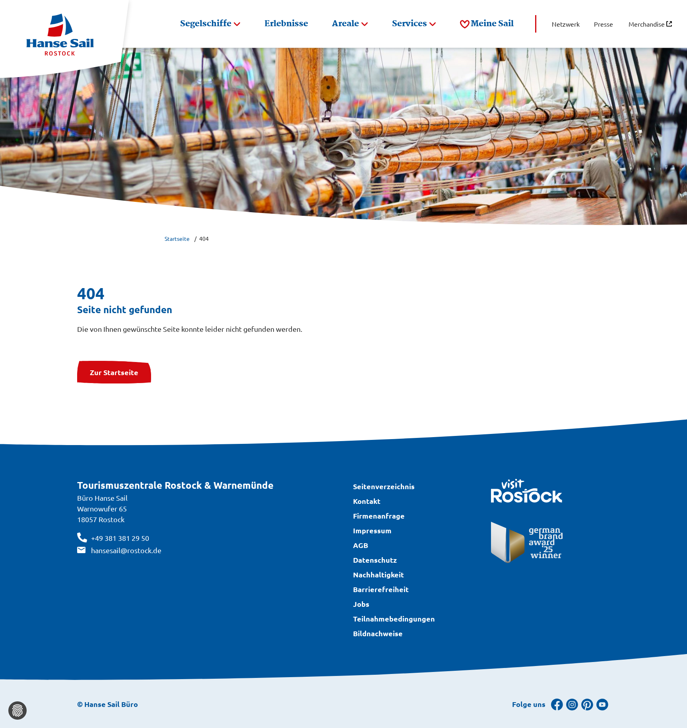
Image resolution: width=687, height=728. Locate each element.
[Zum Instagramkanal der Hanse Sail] (572, 704)
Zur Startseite (114, 372)
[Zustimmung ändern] (17, 710)
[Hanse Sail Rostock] (64, 39)
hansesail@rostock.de (126, 550)
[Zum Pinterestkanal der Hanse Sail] (587, 704)
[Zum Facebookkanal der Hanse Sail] (557, 704)
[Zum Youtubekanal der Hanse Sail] (602, 704)
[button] (210, 24)
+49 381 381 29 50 (120, 538)
